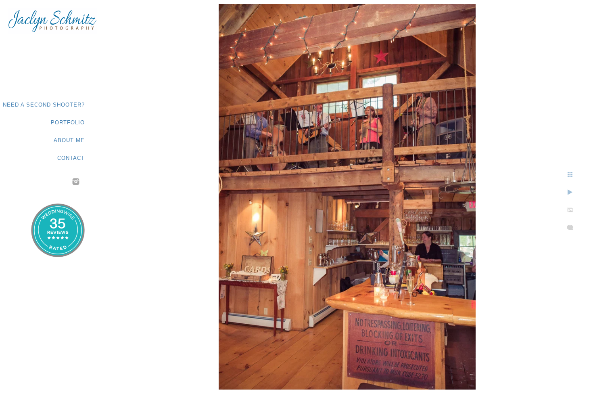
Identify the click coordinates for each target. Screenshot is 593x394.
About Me (69, 140)
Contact (71, 158)
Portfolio (68, 122)
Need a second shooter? (44, 105)
